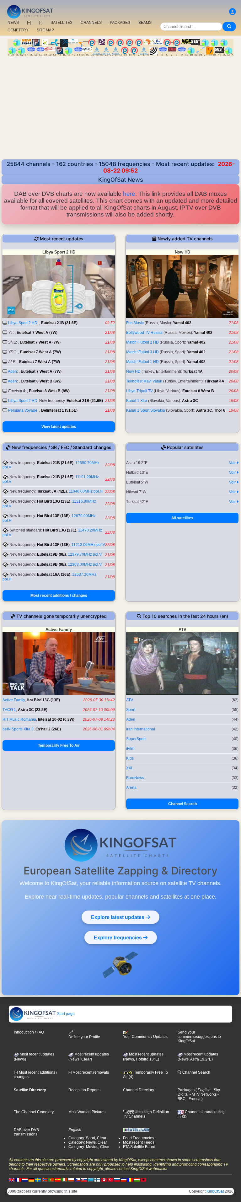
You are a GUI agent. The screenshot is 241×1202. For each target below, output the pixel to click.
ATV (129, 700)
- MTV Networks (203, 1094)
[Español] (58, 1180)
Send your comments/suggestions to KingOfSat (199, 1036)
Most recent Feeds (138, 1142)
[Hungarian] (137, 1180)
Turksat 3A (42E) (52, 491)
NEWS (13, 22)
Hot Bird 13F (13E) (53, 516)
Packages (186, 1090)
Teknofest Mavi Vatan (144, 381)
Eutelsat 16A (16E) (53, 574)
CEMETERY (18, 30)
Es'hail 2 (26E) (48, 729)
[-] (40, 22)
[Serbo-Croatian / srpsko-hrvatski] (123, 1180)
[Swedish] (38, 1180)
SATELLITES (61, 22)
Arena (131, 787)
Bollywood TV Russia (144, 332)
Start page (65, 1014)
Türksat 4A (193, 371)
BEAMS (145, 22)
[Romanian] (130, 1180)
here (129, 193)
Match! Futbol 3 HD (142, 352)
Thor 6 (219, 410)
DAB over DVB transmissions (26, 1132)
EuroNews (135, 778)
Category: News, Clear (87, 1142)
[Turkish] (110, 1180)
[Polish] (71, 1180)
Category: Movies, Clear (89, 1147)
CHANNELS (91, 22)
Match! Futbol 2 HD (142, 342)
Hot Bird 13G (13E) (53, 501)
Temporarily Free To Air (59, 745)
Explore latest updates (118, 917)
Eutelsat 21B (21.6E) (59, 323)
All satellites (182, 518)
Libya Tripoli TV (139, 391)
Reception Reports (84, 1090)
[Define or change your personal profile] (232, 12)
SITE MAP (45, 30)
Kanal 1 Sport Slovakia (145, 410)
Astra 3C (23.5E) (32, 710)
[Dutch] (25, 1180)
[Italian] (64, 1180)
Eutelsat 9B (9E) (51, 554)
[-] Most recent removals (88, 1072)
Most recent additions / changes (58, 595)
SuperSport (136, 739)
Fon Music (135, 323)
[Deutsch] (31, 1180)
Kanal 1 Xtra (136, 400)
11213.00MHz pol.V (88, 544)
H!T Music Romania (19, 719)
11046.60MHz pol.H (86, 491)
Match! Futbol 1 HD (142, 362)
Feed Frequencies (138, 1138)
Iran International (140, 729)
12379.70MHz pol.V (85, 554)
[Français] (18, 1180)
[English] (11, 1180)
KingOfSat (215, 1191)
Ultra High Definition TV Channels (146, 1114)
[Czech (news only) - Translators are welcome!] (77, 1180)
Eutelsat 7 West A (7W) (37, 332)
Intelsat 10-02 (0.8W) (56, 719)
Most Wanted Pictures (86, 1112)
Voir (233, 463)
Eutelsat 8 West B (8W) (41, 381)
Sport (130, 710)
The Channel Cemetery (34, 1112)
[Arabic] (104, 1180)
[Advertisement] (120, 103)
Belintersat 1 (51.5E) (59, 410)
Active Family (14, 700)
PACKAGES (120, 22)
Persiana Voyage (22, 410)
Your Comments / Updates (145, 1036)
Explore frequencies (118, 937)
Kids (130, 758)
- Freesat (193, 1099)
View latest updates (58, 427)
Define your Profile (84, 1037)
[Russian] (117, 1180)
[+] (29, 22)
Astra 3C (190, 400)
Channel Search (182, 804)
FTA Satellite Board (139, 1147)
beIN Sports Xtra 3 (18, 729)
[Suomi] (97, 1180)
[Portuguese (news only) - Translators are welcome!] (51, 1180)
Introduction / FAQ (29, 1032)
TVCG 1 (9, 710)
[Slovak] (84, 1180)
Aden (12, 371)
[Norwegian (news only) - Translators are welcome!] (44, 1180)
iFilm (130, 748)
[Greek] (91, 1180)
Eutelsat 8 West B (198, 391)
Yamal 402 (182, 323)
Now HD (133, 371)
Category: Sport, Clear (87, 1138)
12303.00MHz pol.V (85, 564)
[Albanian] (143, 1180)
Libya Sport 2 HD (22, 323)
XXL (129, 768)
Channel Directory (138, 1090)
